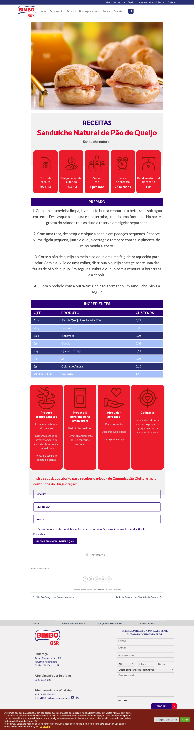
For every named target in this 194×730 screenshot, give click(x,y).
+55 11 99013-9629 (45, 694)
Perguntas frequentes (110, 623)
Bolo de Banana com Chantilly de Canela (137, 597)
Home (36, 623)
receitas (117, 589)
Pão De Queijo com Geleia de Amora (55, 597)
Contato (171, 2)
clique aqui (45, 726)
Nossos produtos (146, 2)
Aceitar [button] (185, 720)
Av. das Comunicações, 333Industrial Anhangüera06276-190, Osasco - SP (48, 662)
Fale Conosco (147, 623)
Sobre (107, 2)
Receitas (131, 2)
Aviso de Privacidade (73, 623)
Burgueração (119, 2)
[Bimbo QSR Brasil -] (26, 11)
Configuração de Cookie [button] (166, 720)
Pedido (161, 2)
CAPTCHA (122, 700)
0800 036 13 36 (43, 679)
